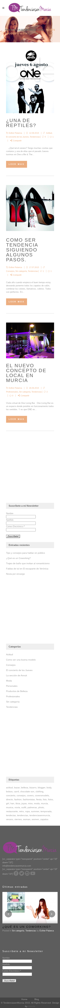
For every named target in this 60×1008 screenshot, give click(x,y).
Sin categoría (21, 271)
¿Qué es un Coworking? (18, 558)
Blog (36, 999)
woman (26, 819)
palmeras (32, 807)
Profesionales (12, 392)
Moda (9, 680)
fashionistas (29, 799)
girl (7, 803)
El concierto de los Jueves (17, 137)
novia (17, 807)
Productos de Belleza (17, 691)
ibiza (18, 803)
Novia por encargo (15, 574)
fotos (50, 799)
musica (9, 807)
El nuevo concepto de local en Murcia (26, 373)
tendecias (11, 815)
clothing (39, 791)
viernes (18, 819)
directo (9, 799)
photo (41, 807)
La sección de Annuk (16, 675)
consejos (21, 795)
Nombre (9, 513)
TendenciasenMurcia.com (24, 29)
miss (30, 803)
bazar (17, 787)
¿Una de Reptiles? (21, 123)
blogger (41, 787)
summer (35, 811)
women (35, 819)
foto (45, 799)
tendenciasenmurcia (39, 815)
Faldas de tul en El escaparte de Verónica (27, 568)
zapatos (44, 819)
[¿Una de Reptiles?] (30, 81)
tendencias (22, 815)
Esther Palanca (47, 930)
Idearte (31, 1006)
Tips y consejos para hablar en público (25, 553)
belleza (24, 787)
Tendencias (35, 137)
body (49, 787)
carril (16, 791)
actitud (9, 787)
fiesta (39, 799)
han (12, 803)
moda (37, 803)
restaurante (12, 811)
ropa (27, 811)
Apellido (9, 520)
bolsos (9, 791)
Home (24, 999)
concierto (10, 795)
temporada (46, 811)
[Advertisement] (30, 471)
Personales (11, 686)
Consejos (10, 271)
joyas (24, 803)
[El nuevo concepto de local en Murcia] (30, 340)
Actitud (49, 133)
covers (30, 795)
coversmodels (42, 795)
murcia (44, 803)
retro (21, 811)
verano (9, 819)
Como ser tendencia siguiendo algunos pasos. (22, 249)
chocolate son (27, 791)
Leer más (16, 164)
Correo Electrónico (15, 526)
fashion (18, 799)
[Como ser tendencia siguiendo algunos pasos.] (30, 209)
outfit (23, 807)
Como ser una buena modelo (21, 659)
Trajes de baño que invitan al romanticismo (28, 563)
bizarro (32, 787)
